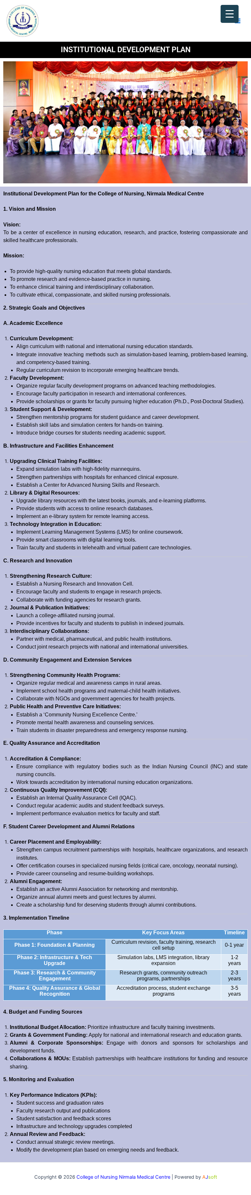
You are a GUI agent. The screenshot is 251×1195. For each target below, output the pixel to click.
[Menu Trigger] (230, 14)
